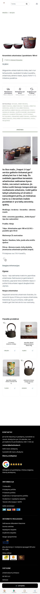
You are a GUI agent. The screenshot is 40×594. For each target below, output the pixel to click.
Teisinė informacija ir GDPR (12, 502)
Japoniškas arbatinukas (11, 110)
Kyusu (33, 118)
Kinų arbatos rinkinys (21, 118)
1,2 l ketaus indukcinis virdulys (11, 343)
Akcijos (14, 104)
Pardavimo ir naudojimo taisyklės (14, 499)
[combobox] (17, 3)
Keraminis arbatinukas (20, 116)
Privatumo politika (8, 493)
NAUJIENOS (6, 120)
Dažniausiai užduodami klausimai (13, 523)
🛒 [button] (15, 350)
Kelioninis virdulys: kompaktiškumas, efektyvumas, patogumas (18, 114)
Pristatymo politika (9, 489)
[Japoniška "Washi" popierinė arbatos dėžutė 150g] (28, 330)
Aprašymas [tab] (20, 130)
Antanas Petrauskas (16, 60)
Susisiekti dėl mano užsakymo (12, 452)
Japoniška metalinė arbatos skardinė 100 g (11, 381)
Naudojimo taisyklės (9, 530)
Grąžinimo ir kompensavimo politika (15, 496)
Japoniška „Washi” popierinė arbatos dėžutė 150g (29, 344)
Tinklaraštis (6, 486)
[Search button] (26, 3)
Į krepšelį (21, 586)
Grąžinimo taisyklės (9, 533)
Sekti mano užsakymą (10, 449)
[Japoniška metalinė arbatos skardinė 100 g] (11, 368)
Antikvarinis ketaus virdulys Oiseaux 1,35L (29, 381)
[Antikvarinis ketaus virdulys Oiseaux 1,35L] (28, 368)
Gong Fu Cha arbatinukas (19, 108)
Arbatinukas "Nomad (21, 106)
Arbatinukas (23, 104)
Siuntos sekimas (8, 526)
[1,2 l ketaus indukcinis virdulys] (11, 330)
